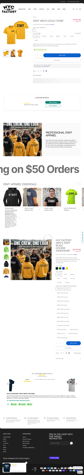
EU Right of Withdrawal (28, 447)
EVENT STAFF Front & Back (63, 321)
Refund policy (26, 441)
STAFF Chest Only (74, 329)
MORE (4, 447)
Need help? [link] (78, 353)
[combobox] (63, 1)
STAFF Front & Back (73, 333)
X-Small (36, 40)
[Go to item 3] (20, 53)
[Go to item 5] (6, 271)
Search (24, 437)
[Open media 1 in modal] (16, 32)
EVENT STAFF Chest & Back (63, 309)
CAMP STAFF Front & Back (63, 301)
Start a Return (26, 443)
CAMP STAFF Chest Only (62, 293)
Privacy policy (11, 469)
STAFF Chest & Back (61, 329)
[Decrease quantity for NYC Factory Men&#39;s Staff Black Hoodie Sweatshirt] (57, 343)
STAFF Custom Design (62, 337)
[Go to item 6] (6, 278)
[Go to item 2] (13, 53)
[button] (8, 384)
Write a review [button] (53, 102)
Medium (58, 36)
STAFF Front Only (61, 333)
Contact (24, 445)
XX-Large (73, 278)
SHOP (4, 449)
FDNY (4, 439)
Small (65, 36)
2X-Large (36, 36)
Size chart (79, 33)
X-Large (71, 36)
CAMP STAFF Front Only (62, 297)
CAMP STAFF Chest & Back (63, 288)
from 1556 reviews (42, 376)
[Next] (25, 34)
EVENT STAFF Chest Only (63, 313)
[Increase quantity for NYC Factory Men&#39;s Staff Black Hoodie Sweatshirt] (63, 343)
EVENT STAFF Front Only (62, 317)
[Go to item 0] (6, 53)
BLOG (4, 451)
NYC (4, 445)
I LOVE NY (5, 443)
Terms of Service (27, 439)
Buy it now (57, 60)
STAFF (34, 17)
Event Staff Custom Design (63, 325)
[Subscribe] (71, 443)
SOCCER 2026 (6, 437)
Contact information (7, 472)
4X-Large (67, 282)
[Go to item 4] (6, 264)
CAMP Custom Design (62, 305)
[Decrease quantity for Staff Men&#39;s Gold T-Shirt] (34, 55)
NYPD (4, 441)
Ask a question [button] (53, 105)
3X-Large (44, 36)
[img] (42, 375)
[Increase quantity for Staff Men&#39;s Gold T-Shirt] (40, 55)
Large (51, 36)
